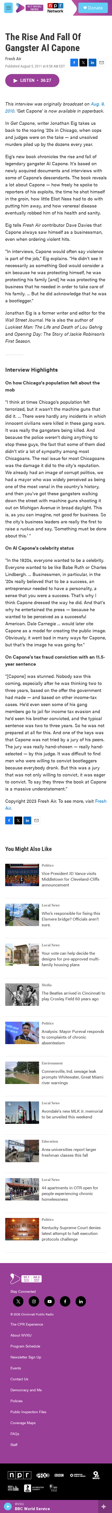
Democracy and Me (26, 1390)
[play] (8, 1506)
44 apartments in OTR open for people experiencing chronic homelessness (70, 1193)
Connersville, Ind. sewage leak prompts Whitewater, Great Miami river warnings (72, 1077)
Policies (16, 1401)
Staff (13, 1445)
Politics (48, 865)
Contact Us (19, 1379)
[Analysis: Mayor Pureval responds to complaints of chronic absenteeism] (22, 1033)
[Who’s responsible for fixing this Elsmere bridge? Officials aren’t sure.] (22, 915)
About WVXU (21, 1335)
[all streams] (105, 1506)
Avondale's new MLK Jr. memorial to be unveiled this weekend (72, 1114)
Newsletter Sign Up (25, 1357)
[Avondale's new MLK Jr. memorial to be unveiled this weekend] (22, 1112)
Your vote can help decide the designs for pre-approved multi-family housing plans (71, 958)
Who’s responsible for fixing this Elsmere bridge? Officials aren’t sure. (71, 919)
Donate (95, 7)
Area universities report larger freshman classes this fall (69, 1152)
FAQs (14, 1434)
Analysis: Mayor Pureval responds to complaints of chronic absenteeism (73, 1037)
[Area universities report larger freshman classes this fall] (22, 1151)
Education (50, 1142)
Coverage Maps (23, 1423)
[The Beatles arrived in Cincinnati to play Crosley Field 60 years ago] (22, 994)
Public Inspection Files (28, 1412)
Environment (52, 1063)
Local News (51, 905)
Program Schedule (25, 1346)
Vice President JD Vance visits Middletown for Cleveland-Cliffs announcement (70, 879)
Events (15, 1368)
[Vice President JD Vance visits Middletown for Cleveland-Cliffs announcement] (22, 875)
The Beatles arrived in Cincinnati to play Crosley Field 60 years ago (73, 996)
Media (47, 985)
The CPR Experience (26, 1324)
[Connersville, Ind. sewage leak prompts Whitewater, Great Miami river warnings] (22, 1073)
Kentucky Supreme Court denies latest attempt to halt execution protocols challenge (71, 1233)
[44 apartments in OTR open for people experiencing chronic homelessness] (22, 1189)
